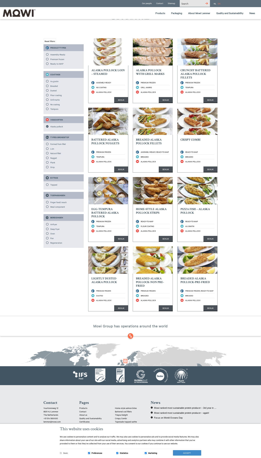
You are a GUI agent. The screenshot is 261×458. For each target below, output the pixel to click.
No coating (55, 104)
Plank (52, 162)
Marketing (152, 452)
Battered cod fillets (123, 411)
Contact (82, 411)
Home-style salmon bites (126, 408)
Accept (187, 452)
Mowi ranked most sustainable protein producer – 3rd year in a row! (184, 407)
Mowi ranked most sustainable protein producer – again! (180, 412)
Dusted (53, 90)
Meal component (57, 206)
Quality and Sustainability (90, 418)
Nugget (53, 157)
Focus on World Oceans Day (167, 417)
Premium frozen (57, 59)
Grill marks (55, 99)
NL (215, 3)
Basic (65, 452)
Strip (52, 167)
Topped (53, 184)
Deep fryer (55, 229)
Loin (52, 148)
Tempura (54, 109)
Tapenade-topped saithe (126, 421)
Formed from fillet (58, 144)
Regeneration (56, 242)
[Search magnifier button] (206, 3)
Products (83, 408)
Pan (52, 238)
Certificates (84, 421)
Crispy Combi (121, 418)
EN (219, 3)
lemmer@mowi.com (52, 421)
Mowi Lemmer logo (18, 13)
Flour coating (56, 95)
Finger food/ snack (58, 202)
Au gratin (54, 81)
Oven (52, 233)
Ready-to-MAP (56, 63)
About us (83, 414)
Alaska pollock (56, 126)
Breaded (54, 86)
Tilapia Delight (121, 414)
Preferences (97, 452)
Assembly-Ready (57, 54)
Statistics (124, 452)
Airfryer (53, 224)
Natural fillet (55, 153)
